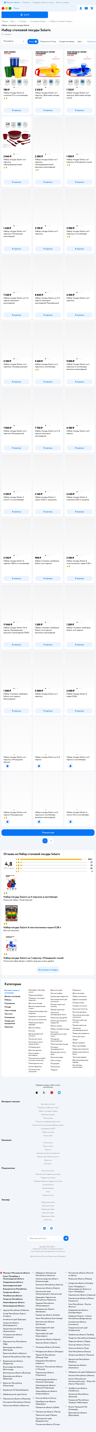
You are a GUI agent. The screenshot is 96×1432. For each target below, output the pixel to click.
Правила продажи (48, 1114)
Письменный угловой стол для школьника (36, 1059)
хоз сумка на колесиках (37, 1020)
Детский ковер (78, 993)
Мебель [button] (7, 1000)
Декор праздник (78, 1043)
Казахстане (52, 1256)
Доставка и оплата (48, 1104)
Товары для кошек (48, 1202)
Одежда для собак (48, 1216)
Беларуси (62, 1256)
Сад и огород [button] (10, 1010)
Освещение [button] (9, 1003)
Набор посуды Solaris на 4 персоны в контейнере (31, 896)
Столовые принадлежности (57, 1048)
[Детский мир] (7, 8)
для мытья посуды (35, 1003)
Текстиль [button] (8, 1014)
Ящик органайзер (79, 1046)
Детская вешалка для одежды (80, 1061)
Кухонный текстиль (80, 1009)
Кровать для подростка (59, 996)
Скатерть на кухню (79, 1006)
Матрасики (76, 990)
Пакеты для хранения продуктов (58, 1022)
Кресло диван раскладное (33, 1054)
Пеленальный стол (35, 1063)
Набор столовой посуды (61, 21)
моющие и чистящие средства (36, 999)
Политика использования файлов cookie (48, 1125)
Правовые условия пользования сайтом (48, 1249)
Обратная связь (48, 1132)
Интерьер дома (34, 1047)
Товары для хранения (80, 1049)
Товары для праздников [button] (9, 1022)
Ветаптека (48, 1220)
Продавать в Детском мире (48, 1107)
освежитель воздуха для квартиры (37, 1012)
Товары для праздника (80, 1033)
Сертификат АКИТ (48, 1129)
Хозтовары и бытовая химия (36, 991)
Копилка (31, 1031)
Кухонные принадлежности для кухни (58, 1034)
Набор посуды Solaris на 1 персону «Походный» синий (34, 958)
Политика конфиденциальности (48, 1122)
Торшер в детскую (57, 1010)
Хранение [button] (8, 1027)
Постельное (55, 1067)
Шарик (75, 1040)
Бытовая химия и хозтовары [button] (11, 991)
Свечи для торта (78, 1037)
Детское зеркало (35, 1050)
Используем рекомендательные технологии (48, 1251)
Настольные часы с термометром (35, 1043)
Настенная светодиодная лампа (58, 1014)
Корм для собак (48, 1213)
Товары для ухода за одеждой (36, 1024)
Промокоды (48, 1118)
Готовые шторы (78, 1003)
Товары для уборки (35, 995)
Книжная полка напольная (34, 1071)
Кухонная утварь (56, 1057)
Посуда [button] (7, 1007)
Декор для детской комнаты (35, 1035)
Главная (5, 21)
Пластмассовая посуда (59, 1044)
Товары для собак (48, 1209)
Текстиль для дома (79, 1012)
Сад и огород (55, 1060)
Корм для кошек (48, 1206)
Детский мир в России (39, 1256)
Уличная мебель (56, 993)
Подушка (54, 1070)
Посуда (22, 21)
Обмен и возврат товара (48, 1111)
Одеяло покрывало (79, 1000)
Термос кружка (56, 1026)
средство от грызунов (37, 1016)
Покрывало (54, 1064)
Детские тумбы (56, 990)
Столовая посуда (38, 21)
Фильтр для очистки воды (58, 1053)
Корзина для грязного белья (80, 1053)
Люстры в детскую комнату (57, 1005)
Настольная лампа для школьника (58, 1000)
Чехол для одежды (79, 1057)
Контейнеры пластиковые (77, 1066)
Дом (13, 21)
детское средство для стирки (36, 1007)
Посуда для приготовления (56, 1040)
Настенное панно (35, 1039)
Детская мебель (34, 1028)
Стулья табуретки (35, 1067)
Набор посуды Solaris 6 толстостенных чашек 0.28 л (32, 927)
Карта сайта (48, 1136)
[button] (25, 15)
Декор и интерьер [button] (12, 996)
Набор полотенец (79, 996)
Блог (48, 1192)
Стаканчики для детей (58, 1018)
